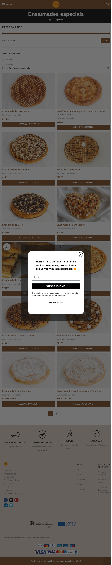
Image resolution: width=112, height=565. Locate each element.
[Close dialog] (80, 254)
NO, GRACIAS (56, 302)
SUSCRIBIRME (56, 286)
